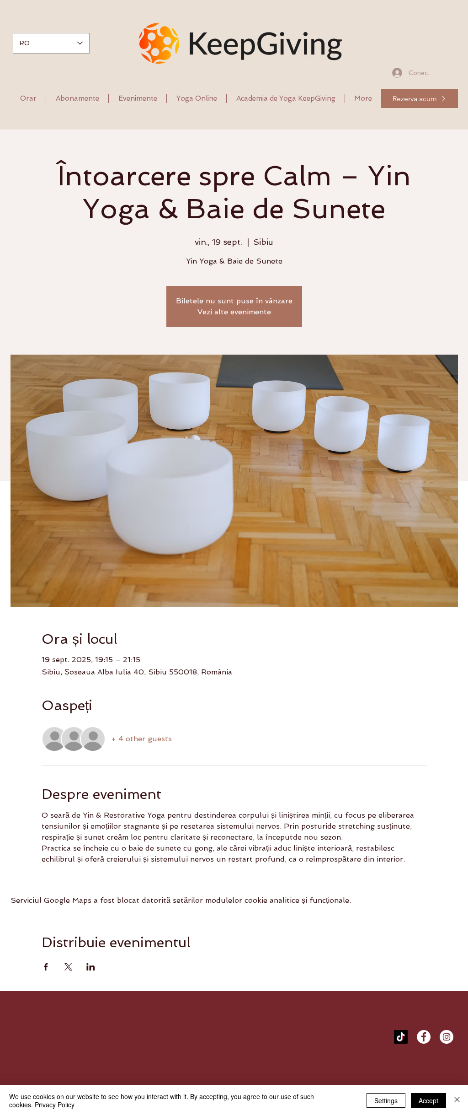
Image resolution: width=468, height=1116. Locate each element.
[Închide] (457, 1100)
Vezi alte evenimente (234, 311)
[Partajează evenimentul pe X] (68, 966)
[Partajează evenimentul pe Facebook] (46, 966)
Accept (428, 1100)
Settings (386, 1100)
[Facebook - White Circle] (424, 1037)
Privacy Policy (54, 1104)
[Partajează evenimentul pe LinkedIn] (90, 966)
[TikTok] (401, 1037)
